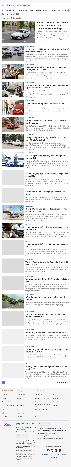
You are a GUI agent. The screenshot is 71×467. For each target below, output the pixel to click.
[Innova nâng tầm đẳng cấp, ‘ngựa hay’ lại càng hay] (13, 283)
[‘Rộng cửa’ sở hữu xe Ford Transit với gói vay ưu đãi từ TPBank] (13, 212)
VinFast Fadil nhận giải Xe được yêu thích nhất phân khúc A (46, 263)
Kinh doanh (23, 10)
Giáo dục (46, 10)
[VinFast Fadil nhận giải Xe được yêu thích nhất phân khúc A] (13, 265)
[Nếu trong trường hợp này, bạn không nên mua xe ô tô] (13, 159)
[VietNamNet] (2, 10)
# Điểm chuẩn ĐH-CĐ (23, 5)
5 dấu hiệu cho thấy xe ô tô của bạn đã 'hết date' (45, 104)
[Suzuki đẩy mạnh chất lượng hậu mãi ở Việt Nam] (13, 195)
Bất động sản (21, 413)
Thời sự (15, 10)
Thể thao (60, 10)
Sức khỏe (19, 398)
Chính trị (8, 10)
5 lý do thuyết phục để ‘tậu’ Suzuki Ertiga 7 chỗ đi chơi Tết (46, 174)
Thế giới (53, 10)
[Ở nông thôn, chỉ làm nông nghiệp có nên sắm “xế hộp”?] (13, 370)
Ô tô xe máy (20, 405)
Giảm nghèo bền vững (42, 398)
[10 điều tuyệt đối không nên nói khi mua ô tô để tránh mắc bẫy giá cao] (13, 53)
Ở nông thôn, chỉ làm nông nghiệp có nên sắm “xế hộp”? (46, 367)
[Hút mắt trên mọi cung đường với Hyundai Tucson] (13, 301)
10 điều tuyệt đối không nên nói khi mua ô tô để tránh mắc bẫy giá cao (47, 50)
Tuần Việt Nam (39, 391)
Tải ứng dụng (45, 454)
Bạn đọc (19, 417)
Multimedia (56, 398)
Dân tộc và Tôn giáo (34, 10)
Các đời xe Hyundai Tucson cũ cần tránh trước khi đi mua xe (46, 121)
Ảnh (54, 391)
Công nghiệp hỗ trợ (41, 394)
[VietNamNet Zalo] (60, 451)
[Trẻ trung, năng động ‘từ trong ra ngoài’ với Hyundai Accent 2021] (13, 318)
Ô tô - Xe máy (29, 46)
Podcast (55, 402)
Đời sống (19, 391)
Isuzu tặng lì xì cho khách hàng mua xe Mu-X (45, 332)
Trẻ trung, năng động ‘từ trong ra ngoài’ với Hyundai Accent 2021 (45, 315)
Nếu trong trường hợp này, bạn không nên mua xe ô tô (45, 156)
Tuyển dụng (53, 457)
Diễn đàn (28, 224)
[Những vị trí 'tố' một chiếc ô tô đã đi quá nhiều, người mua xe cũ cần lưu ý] (13, 89)
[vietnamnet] (10, 6)
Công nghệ (20, 402)
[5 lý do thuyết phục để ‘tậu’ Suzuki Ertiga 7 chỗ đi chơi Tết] (13, 177)
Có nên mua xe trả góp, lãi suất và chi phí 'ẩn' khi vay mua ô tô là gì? (46, 68)
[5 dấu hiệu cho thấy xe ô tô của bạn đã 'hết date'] (13, 107)
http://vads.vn (46, 436)
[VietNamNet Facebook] (48, 451)
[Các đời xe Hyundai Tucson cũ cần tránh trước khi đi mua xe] (13, 124)
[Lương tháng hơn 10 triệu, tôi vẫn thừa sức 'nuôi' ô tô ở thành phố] (13, 141)
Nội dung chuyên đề (41, 409)
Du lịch (19, 409)
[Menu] (3, 5)
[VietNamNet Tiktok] (56, 451)
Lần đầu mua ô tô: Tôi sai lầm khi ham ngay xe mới (46, 245)
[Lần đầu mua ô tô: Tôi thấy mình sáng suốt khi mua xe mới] (13, 230)
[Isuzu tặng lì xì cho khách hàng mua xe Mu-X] (13, 336)
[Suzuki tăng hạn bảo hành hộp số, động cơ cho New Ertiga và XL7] (13, 353)
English (37, 413)
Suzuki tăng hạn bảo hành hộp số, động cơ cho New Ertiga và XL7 (46, 350)
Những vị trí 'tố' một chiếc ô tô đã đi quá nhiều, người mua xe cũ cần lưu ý (47, 86)
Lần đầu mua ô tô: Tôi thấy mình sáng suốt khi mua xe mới (46, 228)
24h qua (55, 405)
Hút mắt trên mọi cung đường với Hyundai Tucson (45, 298)
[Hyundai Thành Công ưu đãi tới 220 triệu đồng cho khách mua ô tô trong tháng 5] (19, 32)
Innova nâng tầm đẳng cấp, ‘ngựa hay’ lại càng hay (47, 280)
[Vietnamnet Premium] (7, 391)
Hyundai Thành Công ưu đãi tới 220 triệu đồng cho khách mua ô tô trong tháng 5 (52, 25)
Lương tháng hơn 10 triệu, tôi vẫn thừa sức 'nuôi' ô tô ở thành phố (45, 138)
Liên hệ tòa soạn (22, 436)
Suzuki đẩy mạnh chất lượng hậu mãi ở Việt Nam (45, 192)
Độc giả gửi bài (61, 454)
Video (54, 394)
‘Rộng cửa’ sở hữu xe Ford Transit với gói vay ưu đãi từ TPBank (46, 210)
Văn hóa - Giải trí (22, 394)
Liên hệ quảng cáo (44, 424)
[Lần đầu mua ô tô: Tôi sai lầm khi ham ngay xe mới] (13, 247)
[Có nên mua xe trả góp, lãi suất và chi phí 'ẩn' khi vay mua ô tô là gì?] (13, 71)
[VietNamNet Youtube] (52, 451)
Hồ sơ (36, 417)
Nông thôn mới (39, 402)
